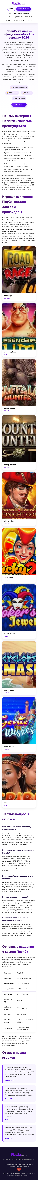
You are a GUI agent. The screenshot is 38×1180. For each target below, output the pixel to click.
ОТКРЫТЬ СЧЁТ (23, 9)
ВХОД (11, 9)
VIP (10, 13)
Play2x (19, 3)
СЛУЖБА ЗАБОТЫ (18, 20)
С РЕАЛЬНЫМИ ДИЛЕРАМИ (14, 17)
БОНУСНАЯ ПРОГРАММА (21, 13)
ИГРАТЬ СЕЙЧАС (19, 104)
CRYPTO (29, 20)
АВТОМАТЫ (28, 17)
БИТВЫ (8, 20)
